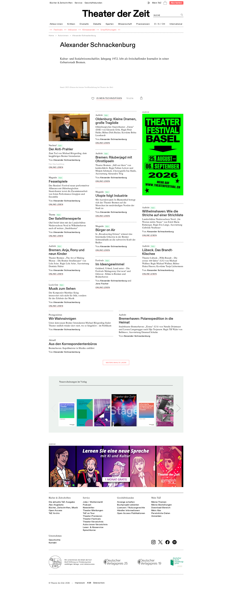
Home (51, 35)
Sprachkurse (89, 530)
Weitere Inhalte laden (116, 363)
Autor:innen (63, 35)
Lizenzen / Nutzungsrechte (131, 507)
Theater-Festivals (92, 519)
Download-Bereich (160, 507)
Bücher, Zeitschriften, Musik (63, 507)
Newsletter (88, 507)
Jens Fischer (102, 283)
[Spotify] (174, 542)
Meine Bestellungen (161, 504)
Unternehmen (55, 536)
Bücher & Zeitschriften (60, 498)
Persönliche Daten (160, 513)
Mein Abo (156, 510)
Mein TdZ (156, 498)
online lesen (56, 167)
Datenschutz (99, 583)
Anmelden (156, 516)
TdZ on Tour (89, 513)
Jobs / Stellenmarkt (93, 502)
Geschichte (55, 540)
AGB (89, 583)
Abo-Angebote (56, 504)
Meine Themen (158, 502)
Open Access (55, 510)
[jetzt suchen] (182, 15)
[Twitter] (160, 542)
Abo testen (176, 2)
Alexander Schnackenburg (66, 160)
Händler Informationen (128, 510)
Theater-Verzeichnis (93, 521)
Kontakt (53, 542)
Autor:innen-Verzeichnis (95, 524)
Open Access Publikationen (131, 513)
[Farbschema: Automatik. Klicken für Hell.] (148, 3)
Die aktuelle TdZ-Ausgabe (62, 502)
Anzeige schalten (126, 502)
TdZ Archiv (54, 513)
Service (86, 498)
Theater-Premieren (92, 516)
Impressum (80, 583)
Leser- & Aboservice (93, 527)
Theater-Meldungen (93, 510)
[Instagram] (153, 542)
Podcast (87, 504)
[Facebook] (167, 542)
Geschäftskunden (125, 498)
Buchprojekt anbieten (128, 504)
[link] (61, 2)
